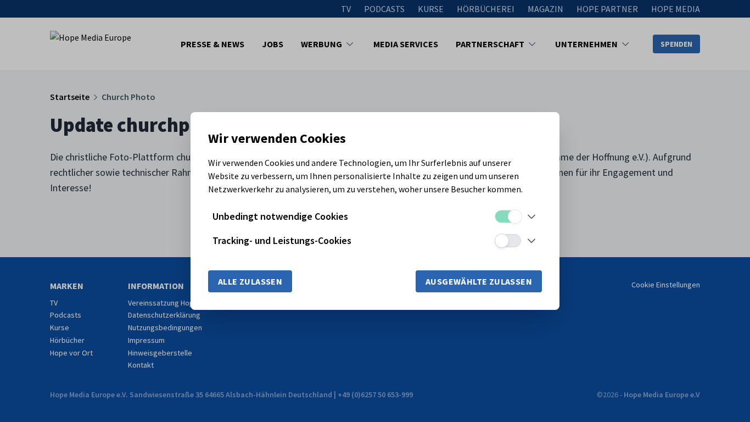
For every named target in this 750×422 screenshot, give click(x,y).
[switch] (508, 216)
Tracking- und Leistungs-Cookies (281, 240)
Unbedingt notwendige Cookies (280, 216)
